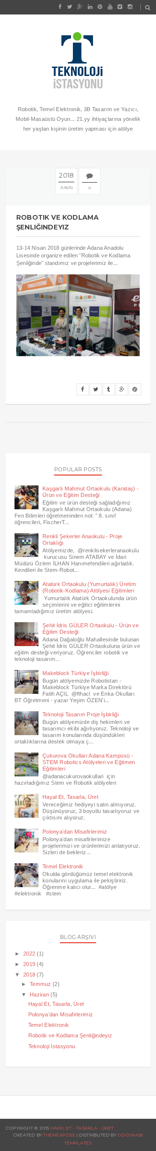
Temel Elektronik (62, 866)
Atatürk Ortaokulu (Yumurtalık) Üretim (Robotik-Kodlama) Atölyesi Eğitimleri (89, 587)
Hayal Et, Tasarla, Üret (70, 797)
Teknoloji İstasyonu (51, 1046)
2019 (29, 964)
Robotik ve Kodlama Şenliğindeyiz (70, 1035)
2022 (29, 953)
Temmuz (40, 984)
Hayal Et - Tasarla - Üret (82, 1128)
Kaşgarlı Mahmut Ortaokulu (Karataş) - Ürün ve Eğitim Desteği (90, 491)
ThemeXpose (59, 1135)
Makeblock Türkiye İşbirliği (75, 673)
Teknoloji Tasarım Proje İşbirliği (80, 714)
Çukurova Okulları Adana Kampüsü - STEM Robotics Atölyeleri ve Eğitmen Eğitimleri (88, 762)
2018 (29, 974)
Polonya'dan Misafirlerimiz (74, 832)
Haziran (39, 994)
